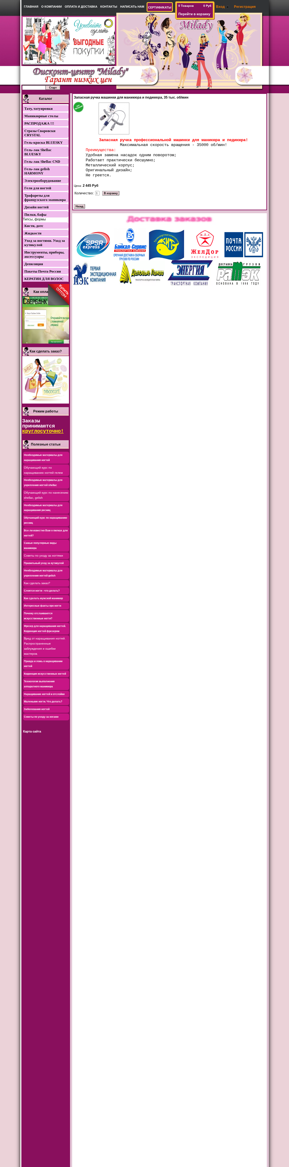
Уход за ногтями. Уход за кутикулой (44, 243)
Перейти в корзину (194, 14)
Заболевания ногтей (37, 709)
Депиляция (33, 264)
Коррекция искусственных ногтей (45, 673)
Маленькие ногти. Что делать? (43, 701)
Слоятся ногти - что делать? (42, 590)
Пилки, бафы (35, 215)
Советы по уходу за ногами (41, 716)
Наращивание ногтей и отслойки (44, 694)
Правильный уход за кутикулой (44, 563)
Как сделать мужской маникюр (43, 598)
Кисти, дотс (33, 226)
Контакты (108, 6)
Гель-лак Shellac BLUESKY (38, 152)
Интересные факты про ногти (42, 605)
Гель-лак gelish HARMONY (37, 171)
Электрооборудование (42, 181)
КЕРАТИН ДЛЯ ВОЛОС (43, 279)
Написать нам (132, 6)
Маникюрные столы (41, 116)
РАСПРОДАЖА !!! (39, 123)
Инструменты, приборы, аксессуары (44, 254)
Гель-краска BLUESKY (43, 143)
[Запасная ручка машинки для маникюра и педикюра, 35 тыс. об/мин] (114, 118)
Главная (31, 6)
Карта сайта (32, 731)
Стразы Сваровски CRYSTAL (39, 133)
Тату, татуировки (38, 109)
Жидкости (32, 233)
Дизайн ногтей (36, 207)
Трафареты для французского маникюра (45, 198)
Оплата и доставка (81, 6)
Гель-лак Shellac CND (42, 162)
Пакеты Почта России (42, 271)
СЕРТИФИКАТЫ (159, 7)
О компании (51, 6)
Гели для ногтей (37, 188)
